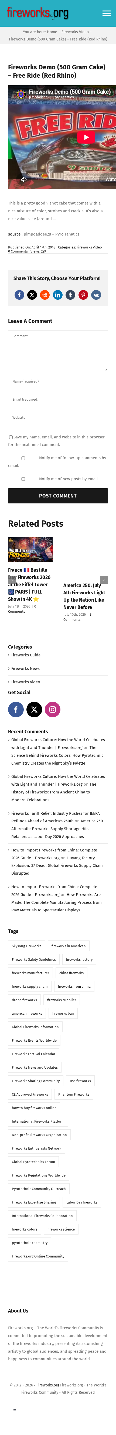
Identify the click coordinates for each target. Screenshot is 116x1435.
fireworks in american (69, 946)
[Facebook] (19, 295)
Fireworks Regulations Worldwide (39, 1175)
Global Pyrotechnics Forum (33, 1162)
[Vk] (96, 295)
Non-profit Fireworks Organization (39, 1135)
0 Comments (18, 251)
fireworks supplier (61, 1000)
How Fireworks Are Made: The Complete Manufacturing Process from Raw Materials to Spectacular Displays (56, 902)
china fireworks (71, 973)
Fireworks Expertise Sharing (34, 1202)
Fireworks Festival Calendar (33, 1054)
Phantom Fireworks (73, 1094)
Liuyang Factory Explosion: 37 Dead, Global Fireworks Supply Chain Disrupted (57, 865)
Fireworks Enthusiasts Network (36, 1148)
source (14, 234)
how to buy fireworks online (34, 1108)
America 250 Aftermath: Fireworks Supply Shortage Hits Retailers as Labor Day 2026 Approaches (57, 829)
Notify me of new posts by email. (69, 478)
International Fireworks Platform (38, 1121)
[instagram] (52, 709)
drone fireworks (24, 1000)
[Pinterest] (83, 295)
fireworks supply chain (30, 986)
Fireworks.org (47, 1385)
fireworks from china (74, 986)
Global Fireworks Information (35, 1027)
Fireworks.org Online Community (38, 1256)
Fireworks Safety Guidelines (34, 959)
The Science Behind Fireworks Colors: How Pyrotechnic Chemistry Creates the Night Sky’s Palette (57, 755)
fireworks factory (79, 959)
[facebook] (16, 709)
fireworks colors (24, 1229)
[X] (32, 295)
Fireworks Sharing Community (36, 1081)
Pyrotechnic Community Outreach (39, 1189)
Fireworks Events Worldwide (34, 1040)
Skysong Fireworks (26, 946)
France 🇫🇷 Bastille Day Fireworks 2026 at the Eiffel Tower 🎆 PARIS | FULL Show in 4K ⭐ (29, 584)
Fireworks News (25, 668)
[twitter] (34, 709)
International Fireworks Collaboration (42, 1216)
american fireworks (27, 1013)
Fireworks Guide (25, 655)
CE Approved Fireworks (30, 1094)
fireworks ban (63, 1013)
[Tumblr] (70, 295)
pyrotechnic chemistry (29, 1243)
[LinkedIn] (58, 295)
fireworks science (61, 1229)
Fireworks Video (89, 247)
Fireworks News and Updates (35, 1067)
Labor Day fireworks (81, 1202)
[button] (12, 580)
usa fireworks (80, 1081)
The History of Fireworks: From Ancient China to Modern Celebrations (53, 792)
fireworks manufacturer (30, 973)
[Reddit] (45, 295)
